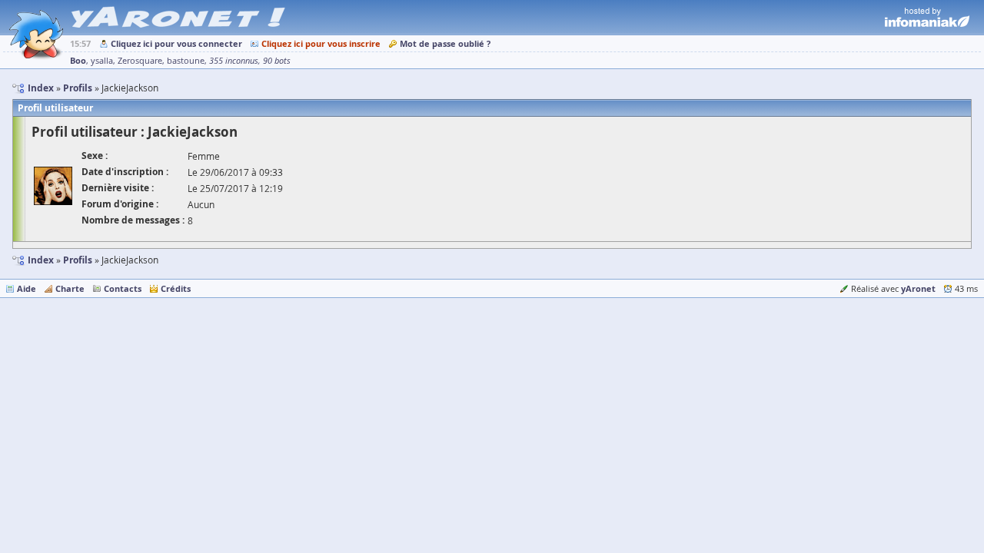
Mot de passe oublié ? (445, 43)
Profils (77, 260)
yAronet (918, 288)
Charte (70, 288)
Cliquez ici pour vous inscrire (321, 43)
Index (41, 260)
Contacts (122, 288)
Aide (26, 288)
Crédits (176, 288)
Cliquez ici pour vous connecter (176, 43)
